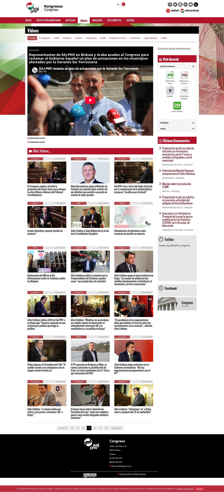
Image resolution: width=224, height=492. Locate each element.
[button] (196, 4)
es (123, 4)
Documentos (114, 20)
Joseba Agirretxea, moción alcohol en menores (45, 232)
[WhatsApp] (185, 4)
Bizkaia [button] (67, 38)
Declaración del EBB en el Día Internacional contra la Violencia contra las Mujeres (46, 278)
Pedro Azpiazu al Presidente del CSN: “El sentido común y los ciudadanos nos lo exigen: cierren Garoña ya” (46, 367)
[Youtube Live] (190, 4)
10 (106, 428)
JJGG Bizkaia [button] (151, 38)
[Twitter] (175, 4)
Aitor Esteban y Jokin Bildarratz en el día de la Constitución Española (90, 232)
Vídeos (83, 20)
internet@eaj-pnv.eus (121, 466)
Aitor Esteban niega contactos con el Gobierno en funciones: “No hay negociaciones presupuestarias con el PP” (132, 369)
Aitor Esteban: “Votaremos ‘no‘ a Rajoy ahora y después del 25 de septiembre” (132, 410)
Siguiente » (116, 428)
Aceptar (199, 488)
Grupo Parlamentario (48, 20)
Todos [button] (32, 38)
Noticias (70, 20)
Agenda (130, 20)
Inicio (28, 20)
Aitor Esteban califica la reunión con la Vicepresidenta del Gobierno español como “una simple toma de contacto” (89, 278)
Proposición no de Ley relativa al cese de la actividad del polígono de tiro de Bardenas (178, 200)
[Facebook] (170, 4)
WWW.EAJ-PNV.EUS (192, 10)
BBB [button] (164, 38)
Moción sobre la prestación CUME (176, 185)
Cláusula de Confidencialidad (133, 474)
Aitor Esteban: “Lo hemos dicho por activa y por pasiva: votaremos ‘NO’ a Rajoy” (45, 412)
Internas (164, 123)
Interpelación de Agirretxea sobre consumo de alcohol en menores (130, 232)
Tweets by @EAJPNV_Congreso (174, 245)
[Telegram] (180, 4)
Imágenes (97, 20)
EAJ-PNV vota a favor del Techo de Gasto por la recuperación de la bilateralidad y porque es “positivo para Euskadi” (133, 189)
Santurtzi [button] (135, 38)
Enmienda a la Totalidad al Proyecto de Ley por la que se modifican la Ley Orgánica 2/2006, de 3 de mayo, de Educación (177, 219)
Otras (163, 129)
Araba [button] (79, 38)
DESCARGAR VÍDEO (37, 138)
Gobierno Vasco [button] (118, 38)
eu (118, 4)
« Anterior (63, 428)
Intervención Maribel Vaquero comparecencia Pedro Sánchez (178, 172)
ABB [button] (103, 38)
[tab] (177, 66)
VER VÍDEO (36, 180)
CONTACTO (175, 10)
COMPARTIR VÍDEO (37, 142)
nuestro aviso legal (184, 488)
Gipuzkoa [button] (92, 38)
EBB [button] (57, 38)
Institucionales (167, 66)
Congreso (117, 441)
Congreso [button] (45, 38)
